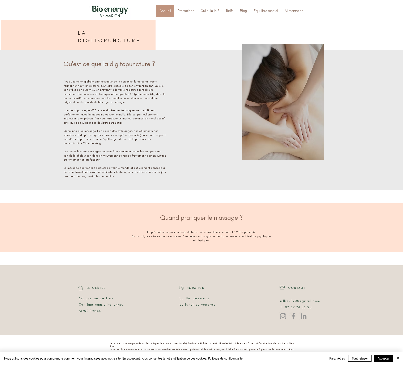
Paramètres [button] (337, 358)
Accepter (383, 358)
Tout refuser (360, 358)
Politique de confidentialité (225, 358)
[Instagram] (283, 316)
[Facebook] (293, 316)
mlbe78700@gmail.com (300, 301)
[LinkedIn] (304, 316)
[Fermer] (397, 358)
